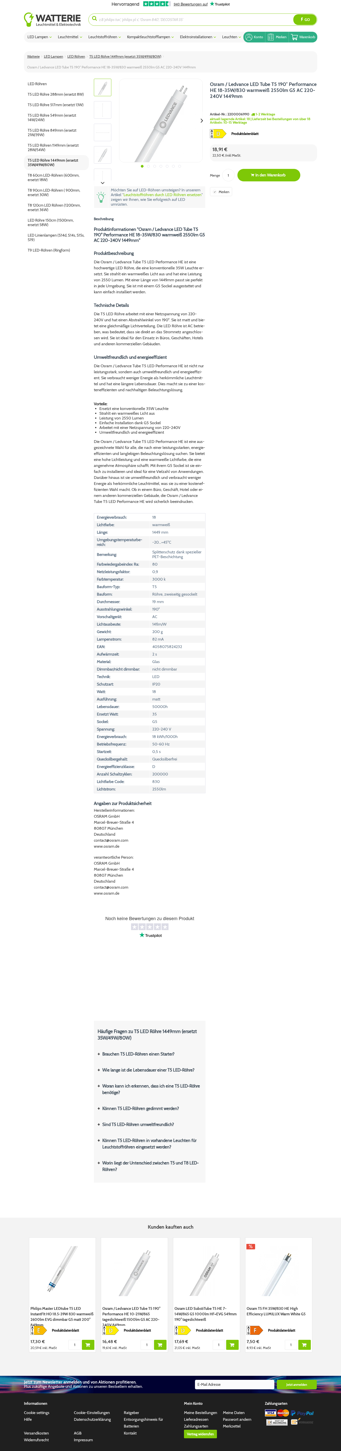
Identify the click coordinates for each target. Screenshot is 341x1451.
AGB (78, 1433)
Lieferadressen (196, 1419)
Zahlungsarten (196, 1426)
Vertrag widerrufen (200, 1434)
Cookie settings (36, 1412)
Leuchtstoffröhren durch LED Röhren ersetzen (162, 194)
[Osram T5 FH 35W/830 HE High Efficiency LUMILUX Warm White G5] (279, 1271)
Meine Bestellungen (200, 1412)
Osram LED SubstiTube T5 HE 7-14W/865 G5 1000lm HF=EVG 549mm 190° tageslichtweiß (205, 1314)
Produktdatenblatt (245, 133)
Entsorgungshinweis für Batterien (143, 1423)
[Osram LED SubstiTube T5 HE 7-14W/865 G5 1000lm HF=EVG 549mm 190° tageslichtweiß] (206, 1271)
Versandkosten (36, 1433)
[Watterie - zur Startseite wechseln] (52, 19)
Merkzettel (232, 1426)
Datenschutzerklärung (92, 1419)
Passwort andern (237, 1419)
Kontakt (130, 1433)
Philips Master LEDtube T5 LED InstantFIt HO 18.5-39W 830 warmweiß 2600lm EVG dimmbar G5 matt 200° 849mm (61, 1316)
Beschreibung (104, 219)
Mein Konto (193, 1403)
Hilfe (28, 1419)
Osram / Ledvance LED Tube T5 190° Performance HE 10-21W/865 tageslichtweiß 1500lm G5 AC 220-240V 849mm (131, 1316)
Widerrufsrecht (36, 1440)
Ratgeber (131, 1412)
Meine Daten (234, 1412)
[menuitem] (56, 19)
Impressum (83, 1440)
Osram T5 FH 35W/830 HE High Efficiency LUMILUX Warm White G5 (276, 1311)
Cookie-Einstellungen (92, 1412)
